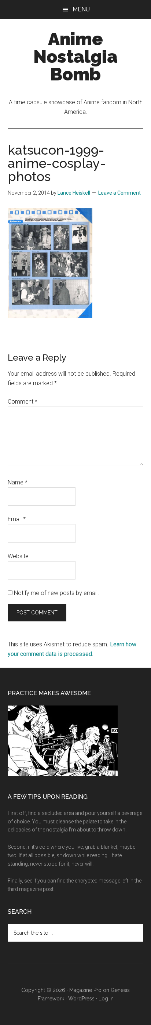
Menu (81, 9)
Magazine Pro (85, 990)
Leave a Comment (119, 193)
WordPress (81, 998)
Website (18, 556)
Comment (22, 401)
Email (17, 519)
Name (17, 482)
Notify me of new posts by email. (56, 592)
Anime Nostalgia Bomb (75, 56)
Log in (106, 998)
